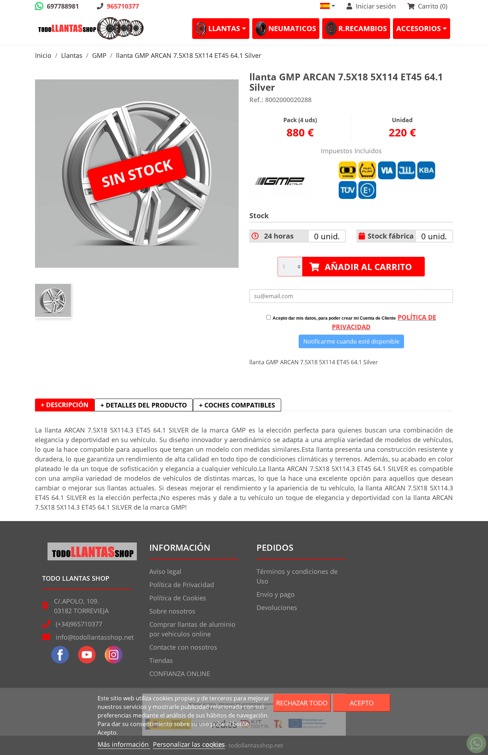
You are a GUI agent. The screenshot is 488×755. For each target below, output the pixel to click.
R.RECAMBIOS (362, 28)
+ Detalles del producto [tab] (143, 405)
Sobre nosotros (172, 611)
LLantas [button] (224, 28)
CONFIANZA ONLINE (179, 673)
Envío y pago (276, 594)
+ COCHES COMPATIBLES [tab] (237, 405)
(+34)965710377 (79, 624)
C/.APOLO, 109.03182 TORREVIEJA (81, 606)
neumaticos (292, 28)
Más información (124, 744)
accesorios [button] (418, 28)
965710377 (123, 6)
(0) (432, 6)
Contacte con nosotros (183, 647)
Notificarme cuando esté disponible (351, 341)
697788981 (63, 6)
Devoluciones (277, 607)
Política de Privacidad (181, 584)
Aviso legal (165, 571)
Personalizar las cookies (189, 744)
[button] (327, 6)
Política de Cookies (177, 598)
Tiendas (161, 660)
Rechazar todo (302, 702)
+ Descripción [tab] (65, 404)
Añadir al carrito (368, 266)
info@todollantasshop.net (95, 637)
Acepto (362, 702)
